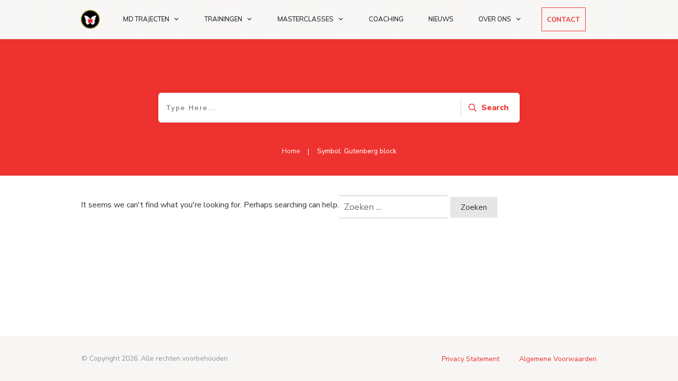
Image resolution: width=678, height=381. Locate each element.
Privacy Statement (470, 359)
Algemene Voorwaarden (558, 359)
